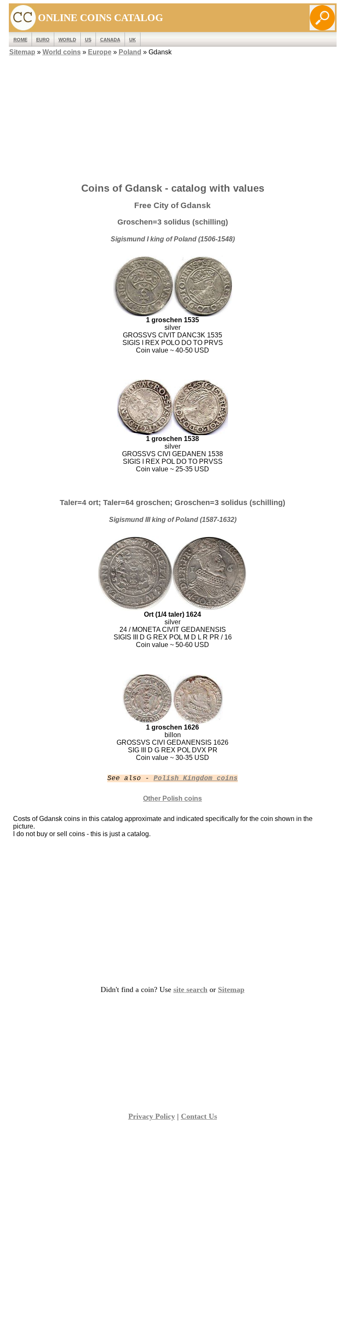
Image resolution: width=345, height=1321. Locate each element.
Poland (130, 52)
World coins (61, 52)
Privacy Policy (151, 1116)
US (88, 39)
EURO (43, 39)
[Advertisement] (173, 117)
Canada (110, 39)
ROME (20, 39)
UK (132, 39)
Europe (99, 52)
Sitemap (22, 52)
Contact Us (199, 1116)
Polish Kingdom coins (196, 778)
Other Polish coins (172, 798)
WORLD (67, 39)
